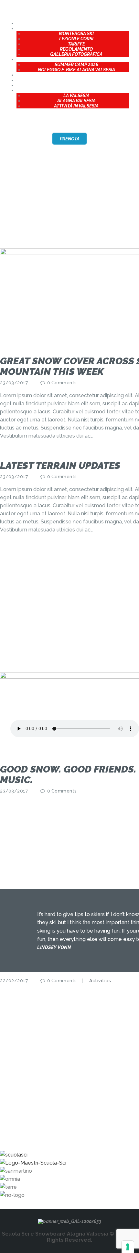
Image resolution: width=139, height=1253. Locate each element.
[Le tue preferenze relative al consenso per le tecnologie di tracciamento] (128, 1247)
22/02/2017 (14, 980)
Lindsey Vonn (54, 947)
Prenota (70, 138)
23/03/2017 (14, 382)
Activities (100, 980)
